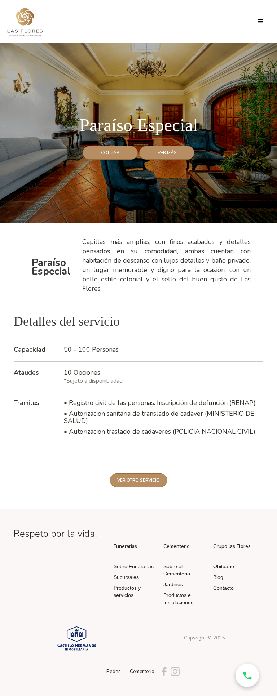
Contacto (223, 588)
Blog (218, 577)
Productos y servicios (127, 591)
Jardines (173, 584)
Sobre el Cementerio (176, 569)
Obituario (223, 566)
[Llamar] (247, 675)
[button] (261, 21)
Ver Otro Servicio (138, 480)
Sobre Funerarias (134, 566)
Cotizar (110, 153)
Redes (113, 671)
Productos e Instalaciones (178, 598)
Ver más (167, 153)
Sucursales (126, 577)
